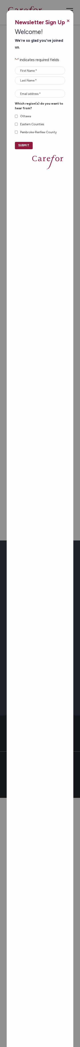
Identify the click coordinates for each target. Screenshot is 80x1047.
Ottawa (25, 116)
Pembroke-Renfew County (38, 132)
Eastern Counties (32, 124)
